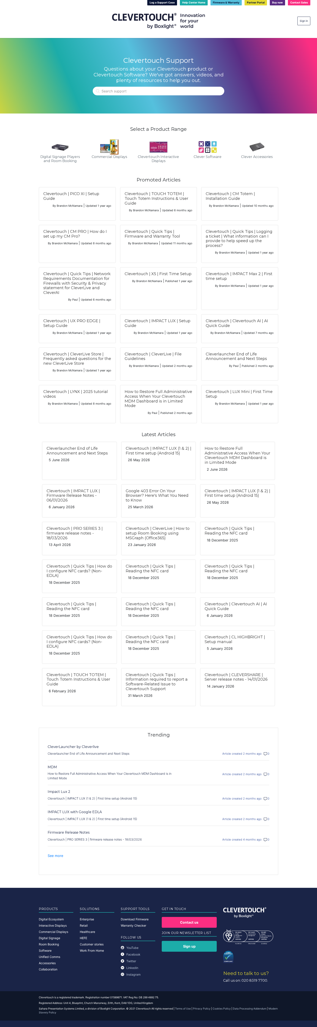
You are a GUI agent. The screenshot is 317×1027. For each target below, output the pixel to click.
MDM (52, 767)
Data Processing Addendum (249, 1008)
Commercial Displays (53, 932)
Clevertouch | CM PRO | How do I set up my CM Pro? (75, 234)
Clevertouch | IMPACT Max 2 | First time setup (239, 276)
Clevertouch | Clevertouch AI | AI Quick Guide (237, 323)
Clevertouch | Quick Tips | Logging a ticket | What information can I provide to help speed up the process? (239, 238)
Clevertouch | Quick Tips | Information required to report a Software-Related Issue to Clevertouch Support (157, 681)
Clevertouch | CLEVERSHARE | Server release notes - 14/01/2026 (236, 677)
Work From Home (92, 950)
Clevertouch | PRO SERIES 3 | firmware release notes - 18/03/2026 (75, 533)
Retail (84, 925)
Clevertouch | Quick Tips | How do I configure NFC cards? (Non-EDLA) (79, 571)
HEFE (83, 938)
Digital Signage (49, 938)
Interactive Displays (53, 925)
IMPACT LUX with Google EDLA (75, 812)
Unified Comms (49, 957)
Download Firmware (135, 919)
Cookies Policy (222, 1008)
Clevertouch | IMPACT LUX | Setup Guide (157, 323)
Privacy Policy (201, 1008)
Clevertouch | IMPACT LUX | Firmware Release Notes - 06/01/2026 (73, 496)
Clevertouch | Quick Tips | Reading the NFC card (229, 531)
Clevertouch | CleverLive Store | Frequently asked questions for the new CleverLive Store (77, 359)
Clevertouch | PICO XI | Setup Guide (71, 196)
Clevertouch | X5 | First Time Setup (158, 273)
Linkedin (132, 968)
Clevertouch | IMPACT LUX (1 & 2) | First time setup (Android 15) (158, 451)
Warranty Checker (133, 925)
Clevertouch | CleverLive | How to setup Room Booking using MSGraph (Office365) (158, 533)
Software (45, 950)
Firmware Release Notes (68, 832)
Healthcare (87, 932)
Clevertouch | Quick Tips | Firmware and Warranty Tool (152, 234)
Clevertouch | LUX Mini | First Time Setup (239, 394)
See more (55, 855)
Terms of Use (183, 1008)
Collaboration (48, 969)
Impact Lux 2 (59, 792)
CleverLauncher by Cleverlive (73, 747)
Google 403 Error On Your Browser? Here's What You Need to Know (157, 496)
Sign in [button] (304, 20)
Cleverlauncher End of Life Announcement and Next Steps (236, 356)
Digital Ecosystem (51, 919)
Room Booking (49, 944)
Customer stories (92, 944)
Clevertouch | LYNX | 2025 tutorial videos (75, 394)
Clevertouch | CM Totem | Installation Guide (230, 196)
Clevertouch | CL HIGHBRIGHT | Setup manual (235, 639)
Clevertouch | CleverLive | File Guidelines (153, 356)
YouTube (132, 948)
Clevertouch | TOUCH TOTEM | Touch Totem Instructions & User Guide (156, 198)
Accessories (47, 963)
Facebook (133, 954)
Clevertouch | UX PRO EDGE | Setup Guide (71, 323)
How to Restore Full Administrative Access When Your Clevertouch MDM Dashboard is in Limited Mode (158, 398)
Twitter (131, 961)
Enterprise (87, 919)
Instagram (133, 974)
